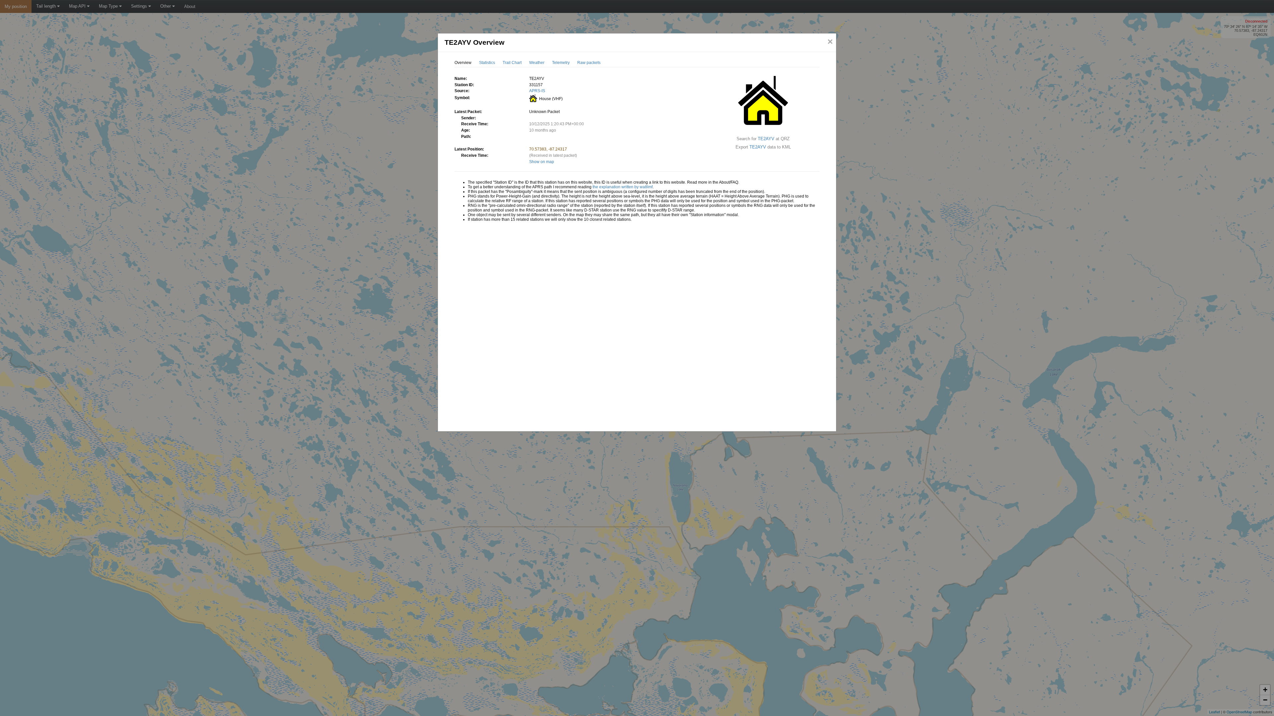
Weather (536, 62)
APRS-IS (537, 91)
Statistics (487, 62)
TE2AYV (766, 138)
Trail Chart (512, 62)
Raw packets (589, 62)
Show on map (541, 161)
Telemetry (561, 62)
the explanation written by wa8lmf (623, 187)
